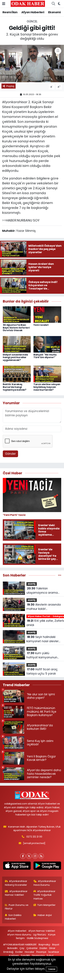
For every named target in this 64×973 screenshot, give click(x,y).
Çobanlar (32, 948)
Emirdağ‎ (8, 952)
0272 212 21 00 (34, 836)
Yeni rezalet (41, 325)
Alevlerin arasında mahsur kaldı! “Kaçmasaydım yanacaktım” (43, 607)
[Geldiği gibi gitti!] (32, 63)
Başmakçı (44, 944)
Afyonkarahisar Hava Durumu (44, 882)
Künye (51, 934)
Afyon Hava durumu (19, 934)
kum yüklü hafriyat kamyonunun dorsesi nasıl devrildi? (41, 655)
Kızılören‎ (14, 955)
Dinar (52, 948)
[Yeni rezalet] (47, 314)
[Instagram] (35, 856)
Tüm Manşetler (46, 905)
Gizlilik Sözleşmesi (37, 938)
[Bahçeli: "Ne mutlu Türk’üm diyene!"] (47, 344)
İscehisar (53, 952)
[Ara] (53, 4)
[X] (29, 856)
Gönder (10, 454)
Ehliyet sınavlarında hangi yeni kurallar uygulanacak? (15, 357)
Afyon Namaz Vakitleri (41, 930)
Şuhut (50, 955)
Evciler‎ (19, 952)
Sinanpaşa (38, 955)
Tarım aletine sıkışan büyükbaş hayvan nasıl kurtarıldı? (46, 387)
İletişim (20, 938)
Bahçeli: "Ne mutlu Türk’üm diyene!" (45, 356)
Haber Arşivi (45, 915)
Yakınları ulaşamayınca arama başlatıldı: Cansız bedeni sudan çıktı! (43, 590)
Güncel (32, 21)
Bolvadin (12, 948)
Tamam (51, 969)
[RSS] (41, 856)
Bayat (55, 944)
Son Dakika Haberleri (13, 916)
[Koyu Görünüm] (59, 4)
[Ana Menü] (3, 4)
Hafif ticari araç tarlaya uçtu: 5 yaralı (42, 671)
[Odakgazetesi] (28, 3)
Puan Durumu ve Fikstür (17, 906)
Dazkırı (43, 948)
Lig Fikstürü (39, 934)
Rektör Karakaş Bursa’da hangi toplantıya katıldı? (14, 387)
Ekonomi (54, 12)
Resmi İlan (9, 12)
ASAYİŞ (31, 584)
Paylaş (10, 86)
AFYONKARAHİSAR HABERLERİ (19, 944)
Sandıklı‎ (25, 955)
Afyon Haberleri (32, 12)
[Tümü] (59, 575)
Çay (22, 948)
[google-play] (47, 866)
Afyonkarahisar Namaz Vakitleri (16, 893)
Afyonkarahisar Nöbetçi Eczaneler (16, 882)
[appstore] (16, 866)
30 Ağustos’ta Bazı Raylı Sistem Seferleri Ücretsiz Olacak (16, 327)
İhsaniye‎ (41, 952)
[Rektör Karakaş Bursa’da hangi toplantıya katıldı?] (17, 374)
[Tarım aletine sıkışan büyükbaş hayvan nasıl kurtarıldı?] (47, 374)
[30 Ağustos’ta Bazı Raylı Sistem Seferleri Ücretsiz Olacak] (17, 314)
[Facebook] (23, 856)
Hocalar (29, 952)
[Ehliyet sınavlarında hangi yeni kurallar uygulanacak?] (17, 344)
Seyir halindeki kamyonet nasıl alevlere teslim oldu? (43, 639)
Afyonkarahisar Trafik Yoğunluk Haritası (44, 894)
